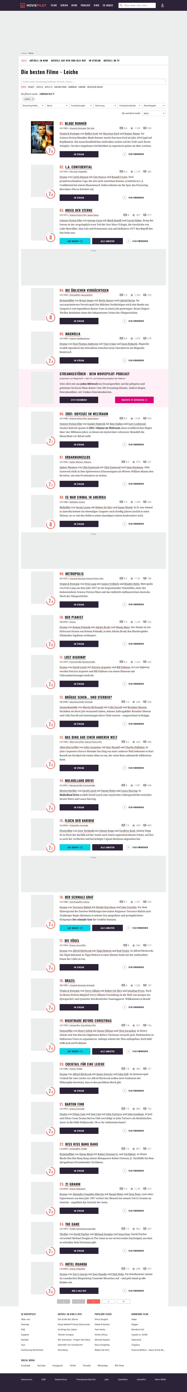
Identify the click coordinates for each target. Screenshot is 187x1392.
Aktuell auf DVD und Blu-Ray (68, 60)
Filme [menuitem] (54, 5)
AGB (43, 1379)
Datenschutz (61, 1379)
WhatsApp (103, 1365)
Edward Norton (102, 1324)
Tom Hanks (100, 1329)
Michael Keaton (102, 1339)
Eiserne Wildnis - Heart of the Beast (148, 1349)
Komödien (72, 86)
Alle (24, 60)
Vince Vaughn (101, 1319)
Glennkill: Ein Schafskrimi (70, 1344)
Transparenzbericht (86, 1379)
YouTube (41, 1365)
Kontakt (24, 1339)
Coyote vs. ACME (139, 1334)
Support (25, 1334)
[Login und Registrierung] (162, 5)
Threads (87, 1365)
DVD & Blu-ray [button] (79, 1290)
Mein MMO (160, 1379)
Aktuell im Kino (39, 60)
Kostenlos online (95, 86)
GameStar (123, 1379)
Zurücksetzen (46, 93)
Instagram (57, 1365)
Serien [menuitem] (64, 5)
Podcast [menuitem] (85, 5)
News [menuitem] (74, 5)
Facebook (25, 1365)
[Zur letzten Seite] (123, 1301)
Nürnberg (63, 1349)
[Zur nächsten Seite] (108, 1301)
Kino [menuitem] (96, 5)
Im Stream (95, 60)
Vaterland (136, 1339)
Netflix (40, 86)
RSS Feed (119, 1365)
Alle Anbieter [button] (108, 241)
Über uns (25, 1319)
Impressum (26, 1379)
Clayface (135, 1344)
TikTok (73, 1365)
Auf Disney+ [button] (73, 241)
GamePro (141, 1379)
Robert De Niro (102, 1349)
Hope (134, 1319)
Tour (23, 1344)
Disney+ (31, 86)
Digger (134, 1324)
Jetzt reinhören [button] (79, 399)
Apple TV (48, 86)
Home (23, 53)
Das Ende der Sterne (68, 1319)
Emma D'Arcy (101, 1334)
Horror (81, 86)
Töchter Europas (66, 1334)
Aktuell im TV (112, 60)
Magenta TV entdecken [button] (133, 399)
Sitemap (25, 1324)
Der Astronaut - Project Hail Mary (74, 1339)
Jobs (107, 1379)
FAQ (23, 1329)
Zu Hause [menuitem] (108, 5)
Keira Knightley (102, 1344)
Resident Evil (137, 1329)
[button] (134, 154)
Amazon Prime (60, 86)
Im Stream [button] (79, 154)
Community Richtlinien (32, 1349)
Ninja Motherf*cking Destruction (74, 1324)
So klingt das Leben (67, 1329)
